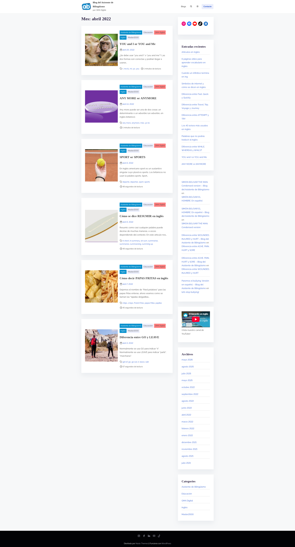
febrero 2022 (188, 428)
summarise (153, 241)
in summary (135, 241)
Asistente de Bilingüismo (131, 32)
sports (147, 182)
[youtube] (154, 536)
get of (125, 362)
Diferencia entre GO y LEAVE (139, 337)
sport (141, 182)
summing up (147, 244)
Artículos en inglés (191, 52)
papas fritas (150, 303)
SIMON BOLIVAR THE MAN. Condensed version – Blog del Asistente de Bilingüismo (195, 186)
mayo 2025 (187, 380)
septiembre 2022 (190, 394)
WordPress (166, 543)
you (137, 69)
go (129, 362)
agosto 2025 (188, 366)
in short (126, 241)
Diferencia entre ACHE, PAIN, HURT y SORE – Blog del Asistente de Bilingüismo (195, 262)
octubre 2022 (188, 387)
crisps (130, 303)
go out (134, 362)
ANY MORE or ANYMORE (138, 98)
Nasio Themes (142, 543)
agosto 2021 (187, 456)
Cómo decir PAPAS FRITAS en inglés (144, 278)
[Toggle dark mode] (197, 7)
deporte (126, 182)
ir (138, 362)
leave (142, 362)
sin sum (144, 241)
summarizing (135, 244)
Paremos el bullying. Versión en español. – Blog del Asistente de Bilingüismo (195, 284)
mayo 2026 (187, 359)
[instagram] (139, 536)
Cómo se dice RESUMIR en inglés (142, 216)
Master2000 (133, 37)
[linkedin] (149, 536)
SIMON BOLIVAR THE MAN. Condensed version (195, 225)
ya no (147, 123)
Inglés (123, 37)
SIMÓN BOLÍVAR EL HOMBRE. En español (192, 199)
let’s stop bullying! (190, 292)
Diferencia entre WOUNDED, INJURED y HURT (195, 271)
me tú (126, 69)
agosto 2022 (188, 401)
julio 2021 (186, 463)
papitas (159, 303)
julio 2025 (186, 373)
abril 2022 (186, 415)
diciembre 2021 (189, 442)
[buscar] (191, 7)
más (142, 123)
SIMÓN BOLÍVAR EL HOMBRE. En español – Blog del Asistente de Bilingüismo (195, 212)
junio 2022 (187, 408)
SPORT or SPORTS (132, 157)
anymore (135, 123)
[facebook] (144, 536)
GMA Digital (160, 32)
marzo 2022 (187, 421)
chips (125, 303)
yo (134, 69)
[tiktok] (159, 536)
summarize (124, 244)
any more (127, 123)
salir (147, 362)
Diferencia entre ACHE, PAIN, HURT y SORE (195, 248)
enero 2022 (187, 435)
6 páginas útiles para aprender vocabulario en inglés (194, 62)
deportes (134, 182)
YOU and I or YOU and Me (137, 44)
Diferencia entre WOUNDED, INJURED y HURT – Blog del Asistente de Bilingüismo (195, 239)
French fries (139, 303)
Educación (148, 32)
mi (131, 69)
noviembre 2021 (189, 449)
